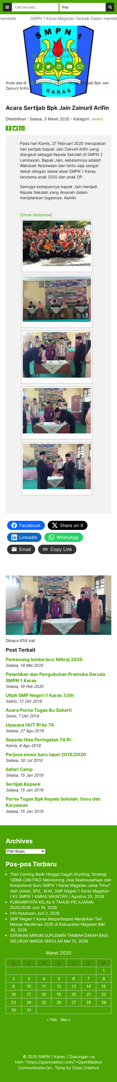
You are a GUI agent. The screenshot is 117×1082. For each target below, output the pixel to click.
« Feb (52, 1019)
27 (74, 1002)
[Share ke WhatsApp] (22, 128)
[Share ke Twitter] (15, 128)
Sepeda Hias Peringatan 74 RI (38, 739)
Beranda (43, 83)
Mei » (65, 1019)
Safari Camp (19, 769)
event (60, 83)
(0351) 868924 (62, 50)
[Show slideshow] (36, 214)
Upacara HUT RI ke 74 (30, 725)
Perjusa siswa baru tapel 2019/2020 (46, 754)
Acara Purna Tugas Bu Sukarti (39, 710)
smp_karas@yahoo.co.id (62, 56)
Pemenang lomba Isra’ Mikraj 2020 (44, 659)
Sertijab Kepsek (23, 784)
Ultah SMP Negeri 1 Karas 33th (40, 695)
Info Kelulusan (22, 913)
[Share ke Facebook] (9, 128)
